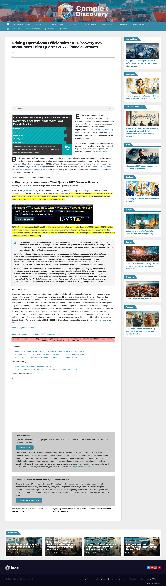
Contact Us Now (25, 447)
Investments (90, 24)
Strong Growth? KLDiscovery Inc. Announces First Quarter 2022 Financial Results (46, 357)
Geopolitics (15, 29)
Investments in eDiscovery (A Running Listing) (33, 366)
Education (157, 579)
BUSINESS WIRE (30, 191)
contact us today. (102, 152)
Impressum (156, 583)
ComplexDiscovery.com (81, 467)
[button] (160, 26)
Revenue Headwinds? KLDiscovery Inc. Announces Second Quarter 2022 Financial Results (50, 354)
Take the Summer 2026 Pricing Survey (31, 24)
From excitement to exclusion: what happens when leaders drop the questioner (61, 546)
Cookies (96, 579)
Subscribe (50, 29)
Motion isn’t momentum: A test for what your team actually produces (101, 547)
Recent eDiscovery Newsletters (133, 541)
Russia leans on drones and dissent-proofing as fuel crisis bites (23, 547)
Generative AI (133, 579)
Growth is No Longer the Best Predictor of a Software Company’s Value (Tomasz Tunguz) (49, 351)
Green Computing (146, 579)
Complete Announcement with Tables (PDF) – (37, 334)
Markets (108, 24)
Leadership (56, 539)
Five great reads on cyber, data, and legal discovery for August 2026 (141, 547)
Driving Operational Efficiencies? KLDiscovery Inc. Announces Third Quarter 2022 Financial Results (57, 45)
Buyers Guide (141, 24)
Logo (148, 583)
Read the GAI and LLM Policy (29, 500)
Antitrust (59, 24)
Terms (104, 579)
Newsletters (34, 29)
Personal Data (113, 579)
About (64, 29)
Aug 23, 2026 (14, 552)
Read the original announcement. (24, 328)
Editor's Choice (90, 541)
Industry (18, 541)
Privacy (88, 579)
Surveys (123, 24)
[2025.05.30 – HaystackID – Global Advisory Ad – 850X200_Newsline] (52, 214)
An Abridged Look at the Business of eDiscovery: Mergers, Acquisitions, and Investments (49, 369)
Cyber (74, 24)
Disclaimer (123, 579)
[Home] (8, 24)
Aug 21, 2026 (92, 552)
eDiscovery (129, 538)
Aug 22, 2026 (53, 552)
